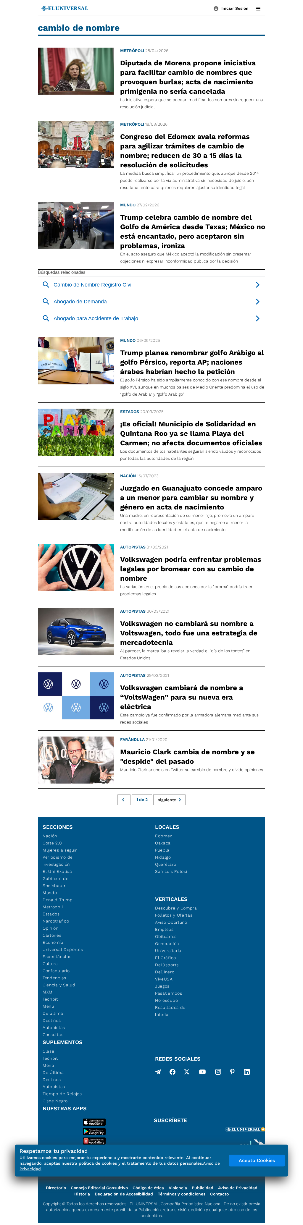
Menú (48, 1006)
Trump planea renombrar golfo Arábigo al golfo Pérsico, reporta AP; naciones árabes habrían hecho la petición (192, 362)
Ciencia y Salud (59, 985)
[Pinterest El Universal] (232, 1073)
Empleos (164, 929)
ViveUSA (164, 979)
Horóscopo (166, 1000)
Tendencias (54, 977)
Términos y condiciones (181, 1194)
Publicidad (202, 1187)
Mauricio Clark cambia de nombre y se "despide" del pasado (187, 757)
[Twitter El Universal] (187, 1073)
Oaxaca (163, 843)
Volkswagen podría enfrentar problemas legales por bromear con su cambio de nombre (190, 568)
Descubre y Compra (176, 908)
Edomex (163, 836)
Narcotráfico (56, 921)
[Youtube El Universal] (202, 1073)
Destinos (52, 1020)
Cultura (50, 963)
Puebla (162, 850)
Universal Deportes (63, 949)
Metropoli (53, 906)
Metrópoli (132, 50)
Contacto (219, 1194)
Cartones (52, 935)
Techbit (50, 999)
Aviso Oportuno (171, 922)
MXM (48, 992)
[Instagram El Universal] (218, 1073)
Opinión (51, 928)
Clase (48, 1051)
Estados (129, 411)
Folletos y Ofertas (174, 915)
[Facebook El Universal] (172, 1073)
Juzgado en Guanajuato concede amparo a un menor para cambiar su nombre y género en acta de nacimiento (191, 497)
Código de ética (148, 1187)
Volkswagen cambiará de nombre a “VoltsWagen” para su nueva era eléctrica (181, 697)
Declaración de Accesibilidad (124, 1194)
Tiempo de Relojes (62, 1093)
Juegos (162, 986)
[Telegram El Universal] (158, 1073)
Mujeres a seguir (60, 850)
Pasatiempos (168, 993)
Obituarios (166, 936)
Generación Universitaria (168, 947)
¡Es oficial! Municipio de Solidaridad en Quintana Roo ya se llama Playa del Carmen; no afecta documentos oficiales (191, 433)
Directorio (56, 1187)
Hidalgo (163, 857)
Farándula (132, 739)
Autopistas (133, 547)
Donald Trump (57, 899)
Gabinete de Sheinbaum (56, 882)
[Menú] (258, 8)
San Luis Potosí (171, 871)
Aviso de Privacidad (237, 1187)
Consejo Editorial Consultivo (99, 1187)
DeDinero (165, 972)
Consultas (53, 1034)
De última (53, 1013)
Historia (82, 1194)
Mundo (128, 205)
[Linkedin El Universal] (247, 1073)
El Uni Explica (57, 871)
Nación (128, 475)
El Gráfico (165, 957)
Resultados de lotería (170, 1011)
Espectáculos (57, 956)
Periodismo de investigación (58, 861)
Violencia (178, 1187)
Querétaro (165, 864)
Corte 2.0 (52, 843)
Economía (53, 942)
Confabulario (56, 970)
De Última (53, 1072)
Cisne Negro (55, 1100)
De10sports (167, 964)
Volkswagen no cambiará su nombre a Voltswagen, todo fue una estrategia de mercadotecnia (188, 633)
